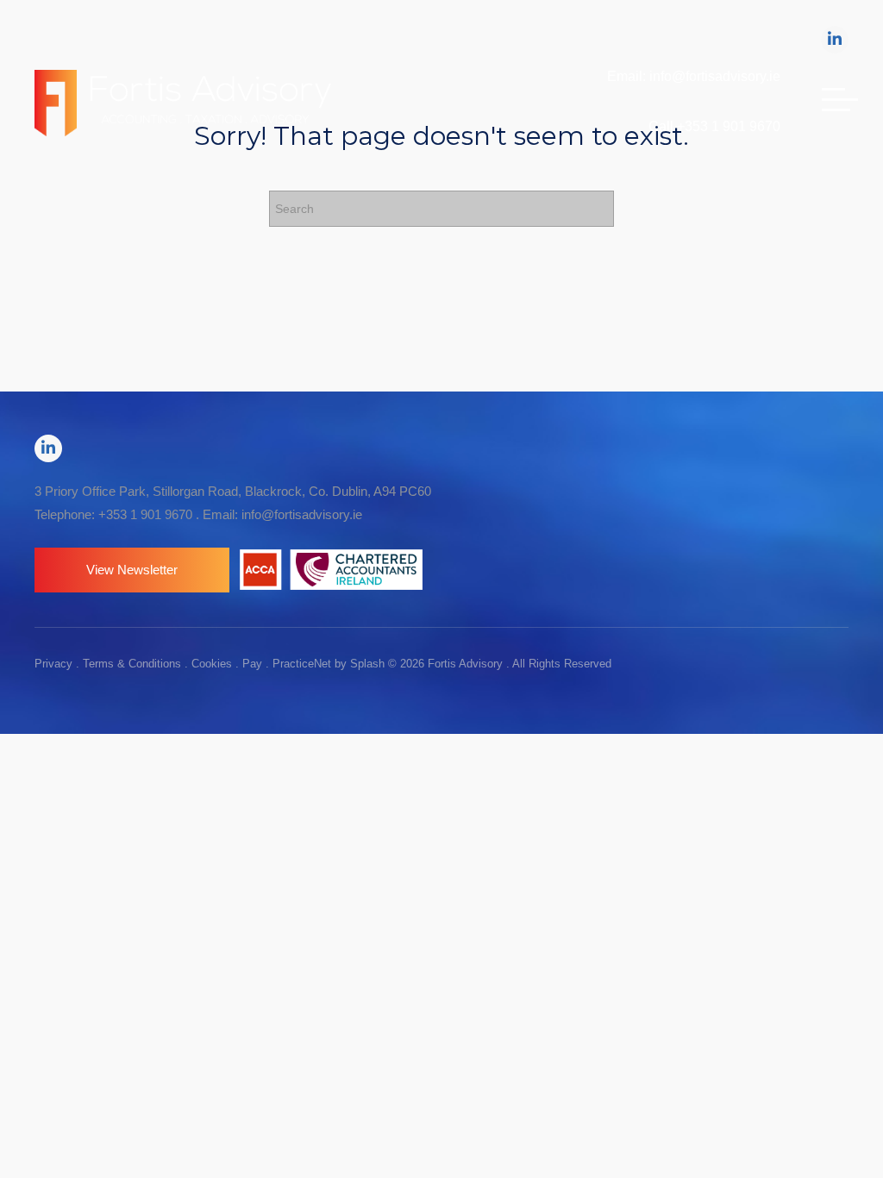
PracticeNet (301, 663)
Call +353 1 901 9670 (714, 126)
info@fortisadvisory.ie (301, 514)
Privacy (53, 663)
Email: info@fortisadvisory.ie (693, 76)
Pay (252, 663)
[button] (131, 570)
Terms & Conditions (132, 663)
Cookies (211, 663)
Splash (367, 663)
